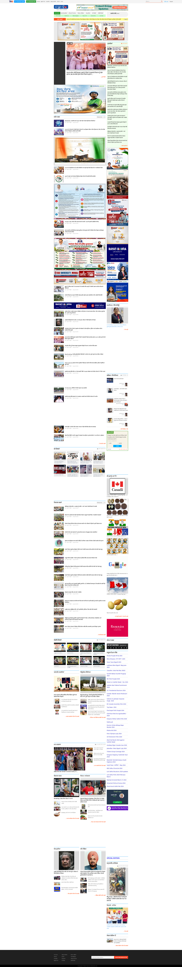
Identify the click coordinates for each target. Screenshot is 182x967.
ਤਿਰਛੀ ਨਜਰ (67, 15)
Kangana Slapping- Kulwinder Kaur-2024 (117, 756)
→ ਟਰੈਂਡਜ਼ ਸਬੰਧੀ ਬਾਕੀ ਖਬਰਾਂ (100, 895)
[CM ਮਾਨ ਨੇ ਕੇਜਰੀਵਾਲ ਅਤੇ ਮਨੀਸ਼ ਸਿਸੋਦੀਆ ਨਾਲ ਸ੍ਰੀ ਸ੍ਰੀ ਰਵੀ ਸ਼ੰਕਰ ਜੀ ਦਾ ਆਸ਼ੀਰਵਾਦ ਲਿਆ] (59, 170)
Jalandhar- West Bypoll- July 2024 (117, 748)
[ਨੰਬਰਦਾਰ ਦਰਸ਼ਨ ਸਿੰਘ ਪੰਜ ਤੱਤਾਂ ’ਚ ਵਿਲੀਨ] (59, 594)
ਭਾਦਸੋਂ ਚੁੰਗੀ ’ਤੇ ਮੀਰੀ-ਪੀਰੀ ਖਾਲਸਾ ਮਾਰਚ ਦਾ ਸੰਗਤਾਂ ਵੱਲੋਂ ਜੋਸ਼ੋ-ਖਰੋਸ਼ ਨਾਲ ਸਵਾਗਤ (117, 127)
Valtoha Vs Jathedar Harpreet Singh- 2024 (115, 700)
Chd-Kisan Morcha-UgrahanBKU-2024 (116, 714)
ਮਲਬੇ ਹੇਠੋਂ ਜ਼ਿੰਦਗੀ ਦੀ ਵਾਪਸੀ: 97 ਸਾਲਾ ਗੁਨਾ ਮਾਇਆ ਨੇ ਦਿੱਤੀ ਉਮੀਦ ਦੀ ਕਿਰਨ (117, 82)
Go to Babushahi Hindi (31, 1)
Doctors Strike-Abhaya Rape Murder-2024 (115, 726)
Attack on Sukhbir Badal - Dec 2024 (117, 682)
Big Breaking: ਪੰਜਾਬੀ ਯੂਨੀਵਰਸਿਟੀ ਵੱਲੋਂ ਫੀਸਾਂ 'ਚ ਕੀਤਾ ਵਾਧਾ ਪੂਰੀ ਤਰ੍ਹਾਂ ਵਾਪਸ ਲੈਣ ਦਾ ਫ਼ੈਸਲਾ (92, 695)
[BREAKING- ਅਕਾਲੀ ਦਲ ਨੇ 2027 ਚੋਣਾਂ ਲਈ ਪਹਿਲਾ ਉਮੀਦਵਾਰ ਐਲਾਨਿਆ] (59, 123)
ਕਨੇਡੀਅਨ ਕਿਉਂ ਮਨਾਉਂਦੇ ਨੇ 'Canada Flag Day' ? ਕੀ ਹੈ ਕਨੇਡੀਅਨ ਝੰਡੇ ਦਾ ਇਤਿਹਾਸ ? (117, 495)
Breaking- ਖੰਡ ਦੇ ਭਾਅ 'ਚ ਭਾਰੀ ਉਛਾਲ (68, 812)
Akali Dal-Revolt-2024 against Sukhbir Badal (115, 741)
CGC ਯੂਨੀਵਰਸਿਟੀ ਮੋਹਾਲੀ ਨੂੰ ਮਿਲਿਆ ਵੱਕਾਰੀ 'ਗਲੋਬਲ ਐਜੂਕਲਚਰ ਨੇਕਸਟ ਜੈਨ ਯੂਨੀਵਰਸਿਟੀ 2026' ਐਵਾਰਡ (96, 707)
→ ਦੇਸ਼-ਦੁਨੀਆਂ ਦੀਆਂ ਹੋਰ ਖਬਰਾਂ (73, 893)
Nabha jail (110, 722)
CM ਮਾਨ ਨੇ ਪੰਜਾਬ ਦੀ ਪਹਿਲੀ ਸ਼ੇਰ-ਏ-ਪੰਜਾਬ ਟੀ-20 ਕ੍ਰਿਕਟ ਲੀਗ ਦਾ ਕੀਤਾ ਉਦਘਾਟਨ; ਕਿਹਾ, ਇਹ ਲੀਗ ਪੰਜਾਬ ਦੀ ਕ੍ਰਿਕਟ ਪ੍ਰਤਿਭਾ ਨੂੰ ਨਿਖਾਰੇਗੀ (116, 72)
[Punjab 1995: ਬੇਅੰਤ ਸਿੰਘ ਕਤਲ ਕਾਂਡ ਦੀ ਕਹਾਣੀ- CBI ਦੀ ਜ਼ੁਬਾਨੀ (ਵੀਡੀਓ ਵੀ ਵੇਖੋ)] (59, 224)
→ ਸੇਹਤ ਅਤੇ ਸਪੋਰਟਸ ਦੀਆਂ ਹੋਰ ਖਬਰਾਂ (98, 822)
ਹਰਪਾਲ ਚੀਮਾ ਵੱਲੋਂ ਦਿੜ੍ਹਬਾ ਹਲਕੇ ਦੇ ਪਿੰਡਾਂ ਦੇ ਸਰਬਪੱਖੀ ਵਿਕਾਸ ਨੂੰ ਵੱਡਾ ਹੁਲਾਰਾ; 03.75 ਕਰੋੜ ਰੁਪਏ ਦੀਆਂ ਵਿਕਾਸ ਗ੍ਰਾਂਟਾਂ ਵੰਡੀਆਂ (117, 87)
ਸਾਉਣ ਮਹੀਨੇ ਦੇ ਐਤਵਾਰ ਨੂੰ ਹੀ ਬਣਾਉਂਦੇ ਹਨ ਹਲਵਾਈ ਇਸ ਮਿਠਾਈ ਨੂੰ (95, 884)
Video (71, 43)
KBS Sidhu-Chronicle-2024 (114, 768)
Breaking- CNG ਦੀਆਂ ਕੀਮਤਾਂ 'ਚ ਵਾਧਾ (63, 798)
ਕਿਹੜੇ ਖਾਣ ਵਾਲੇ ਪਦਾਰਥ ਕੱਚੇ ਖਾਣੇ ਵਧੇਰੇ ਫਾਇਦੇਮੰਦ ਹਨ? (95, 816)
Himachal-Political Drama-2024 (116, 783)
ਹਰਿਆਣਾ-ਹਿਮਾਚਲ (72, 13)
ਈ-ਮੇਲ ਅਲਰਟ (58, 15)
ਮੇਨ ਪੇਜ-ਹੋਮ (57, 13)
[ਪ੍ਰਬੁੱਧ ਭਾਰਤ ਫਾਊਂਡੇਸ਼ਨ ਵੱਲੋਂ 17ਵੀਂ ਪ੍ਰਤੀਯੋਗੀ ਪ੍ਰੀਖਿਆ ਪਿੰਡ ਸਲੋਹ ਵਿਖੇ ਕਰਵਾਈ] (59, 612)
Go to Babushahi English (19, 1)
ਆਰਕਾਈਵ (48, 1)
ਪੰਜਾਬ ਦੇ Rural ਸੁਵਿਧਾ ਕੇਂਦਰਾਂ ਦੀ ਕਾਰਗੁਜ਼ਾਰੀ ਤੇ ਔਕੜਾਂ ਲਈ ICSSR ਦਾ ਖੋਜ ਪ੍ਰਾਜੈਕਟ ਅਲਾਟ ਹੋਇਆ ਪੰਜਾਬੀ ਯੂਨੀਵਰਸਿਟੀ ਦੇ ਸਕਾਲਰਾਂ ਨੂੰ (92, 873)
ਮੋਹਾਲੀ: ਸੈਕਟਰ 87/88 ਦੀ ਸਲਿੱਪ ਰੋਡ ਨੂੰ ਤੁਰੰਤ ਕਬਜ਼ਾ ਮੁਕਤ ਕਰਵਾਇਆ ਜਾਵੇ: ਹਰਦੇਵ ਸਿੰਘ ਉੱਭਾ (117, 105)
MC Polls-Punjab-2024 (113, 679)
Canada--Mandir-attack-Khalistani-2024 (117, 694)
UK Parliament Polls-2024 (114, 737)
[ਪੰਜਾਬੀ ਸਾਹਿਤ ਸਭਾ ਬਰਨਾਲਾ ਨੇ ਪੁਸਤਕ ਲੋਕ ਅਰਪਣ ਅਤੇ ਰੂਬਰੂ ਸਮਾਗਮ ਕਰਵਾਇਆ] (59, 534)
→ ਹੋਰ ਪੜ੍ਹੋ (125, 329)
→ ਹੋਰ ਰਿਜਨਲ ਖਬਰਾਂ (101, 634)
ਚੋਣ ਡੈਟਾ (58, 1)
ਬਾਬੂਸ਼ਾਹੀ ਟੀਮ (43, 1)
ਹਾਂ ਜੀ (110, 443)
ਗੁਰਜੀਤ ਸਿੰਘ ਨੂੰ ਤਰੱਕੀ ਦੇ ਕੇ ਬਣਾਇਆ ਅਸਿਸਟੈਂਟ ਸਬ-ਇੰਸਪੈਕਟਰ (70, 705)
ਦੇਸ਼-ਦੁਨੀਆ (88, 13)
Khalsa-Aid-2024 (111, 730)
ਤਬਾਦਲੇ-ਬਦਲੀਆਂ (64, 13)
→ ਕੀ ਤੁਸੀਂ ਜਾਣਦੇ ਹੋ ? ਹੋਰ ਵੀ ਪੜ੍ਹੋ (121, 616)
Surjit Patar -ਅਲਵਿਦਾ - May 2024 (116, 765)
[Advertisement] (59, 63)
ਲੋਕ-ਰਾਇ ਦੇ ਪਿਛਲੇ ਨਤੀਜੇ (123, 449)
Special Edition (113, 858)
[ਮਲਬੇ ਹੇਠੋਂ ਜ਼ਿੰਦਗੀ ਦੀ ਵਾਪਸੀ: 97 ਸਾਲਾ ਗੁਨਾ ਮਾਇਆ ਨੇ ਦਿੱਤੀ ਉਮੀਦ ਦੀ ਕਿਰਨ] (59, 322)
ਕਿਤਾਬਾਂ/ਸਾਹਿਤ (93, 15)
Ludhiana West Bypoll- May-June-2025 (117, 666)
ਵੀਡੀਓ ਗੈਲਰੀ (100, 13)
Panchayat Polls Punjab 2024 (115, 710)
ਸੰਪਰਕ (62, 1)
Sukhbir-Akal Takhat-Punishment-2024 (117, 686)
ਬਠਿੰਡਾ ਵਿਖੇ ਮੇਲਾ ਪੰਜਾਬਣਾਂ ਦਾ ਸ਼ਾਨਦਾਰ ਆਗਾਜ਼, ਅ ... (66, 771)
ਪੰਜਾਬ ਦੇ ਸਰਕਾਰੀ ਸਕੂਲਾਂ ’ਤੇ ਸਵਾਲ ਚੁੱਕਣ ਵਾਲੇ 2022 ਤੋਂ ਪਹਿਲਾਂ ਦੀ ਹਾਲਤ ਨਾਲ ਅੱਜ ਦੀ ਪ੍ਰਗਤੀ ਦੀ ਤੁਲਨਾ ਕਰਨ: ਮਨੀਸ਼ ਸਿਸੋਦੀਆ (96, 713)
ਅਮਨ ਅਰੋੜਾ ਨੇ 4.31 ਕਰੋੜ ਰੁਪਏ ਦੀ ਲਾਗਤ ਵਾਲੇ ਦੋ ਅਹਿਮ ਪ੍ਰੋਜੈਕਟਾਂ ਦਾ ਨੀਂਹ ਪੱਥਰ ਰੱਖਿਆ (70, 807)
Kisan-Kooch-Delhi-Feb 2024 (115, 786)
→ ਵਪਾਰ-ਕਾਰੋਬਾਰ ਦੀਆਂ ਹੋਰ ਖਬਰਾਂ (72, 818)
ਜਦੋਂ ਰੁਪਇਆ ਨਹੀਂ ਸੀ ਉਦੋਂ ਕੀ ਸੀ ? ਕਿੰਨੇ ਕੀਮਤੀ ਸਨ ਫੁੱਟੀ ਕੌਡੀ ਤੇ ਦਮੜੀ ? (117, 516)
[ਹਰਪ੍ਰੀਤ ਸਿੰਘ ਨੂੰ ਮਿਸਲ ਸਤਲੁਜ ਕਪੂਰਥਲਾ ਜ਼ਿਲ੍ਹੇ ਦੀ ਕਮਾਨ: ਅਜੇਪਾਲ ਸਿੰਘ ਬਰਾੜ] (59, 348)
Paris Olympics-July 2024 (114, 733)
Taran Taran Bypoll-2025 (114, 662)
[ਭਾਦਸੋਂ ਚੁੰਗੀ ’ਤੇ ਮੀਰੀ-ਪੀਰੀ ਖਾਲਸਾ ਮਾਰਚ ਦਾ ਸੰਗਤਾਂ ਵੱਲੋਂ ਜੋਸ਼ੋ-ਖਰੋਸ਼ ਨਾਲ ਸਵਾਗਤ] (59, 429)
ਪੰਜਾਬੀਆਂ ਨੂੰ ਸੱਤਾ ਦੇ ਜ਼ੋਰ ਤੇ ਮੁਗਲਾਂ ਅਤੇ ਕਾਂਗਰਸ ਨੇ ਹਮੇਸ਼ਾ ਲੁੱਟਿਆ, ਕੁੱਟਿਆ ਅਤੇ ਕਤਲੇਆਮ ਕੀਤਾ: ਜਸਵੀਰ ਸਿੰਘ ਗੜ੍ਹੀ (117, 117)
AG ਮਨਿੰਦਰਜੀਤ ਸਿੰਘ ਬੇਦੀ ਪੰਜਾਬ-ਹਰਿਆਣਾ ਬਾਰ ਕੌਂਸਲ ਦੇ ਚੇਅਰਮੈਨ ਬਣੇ (69, 700)
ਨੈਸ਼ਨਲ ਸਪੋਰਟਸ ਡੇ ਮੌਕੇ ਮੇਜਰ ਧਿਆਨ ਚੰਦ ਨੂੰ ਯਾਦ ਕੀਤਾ (97, 805)
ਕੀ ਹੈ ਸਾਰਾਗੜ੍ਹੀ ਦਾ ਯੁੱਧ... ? (112, 554)
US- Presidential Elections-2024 (116, 690)
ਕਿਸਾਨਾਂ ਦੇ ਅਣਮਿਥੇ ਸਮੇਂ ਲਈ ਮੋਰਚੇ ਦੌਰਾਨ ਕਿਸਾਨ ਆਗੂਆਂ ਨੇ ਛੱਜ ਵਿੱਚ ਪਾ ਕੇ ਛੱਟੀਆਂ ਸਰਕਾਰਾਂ (116, 136)
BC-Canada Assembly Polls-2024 (116, 704)
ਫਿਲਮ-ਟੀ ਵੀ (85, 15)
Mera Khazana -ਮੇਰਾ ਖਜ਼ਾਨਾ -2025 (116, 659)
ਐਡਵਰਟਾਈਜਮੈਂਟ (53, 1)
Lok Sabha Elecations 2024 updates (117, 771)
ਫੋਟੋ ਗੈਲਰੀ (94, 13)
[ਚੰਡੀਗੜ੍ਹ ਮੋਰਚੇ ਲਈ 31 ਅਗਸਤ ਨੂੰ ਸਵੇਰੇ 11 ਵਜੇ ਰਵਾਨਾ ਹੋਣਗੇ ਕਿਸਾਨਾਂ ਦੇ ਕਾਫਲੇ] (59, 509)
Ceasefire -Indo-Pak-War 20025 (116, 670)
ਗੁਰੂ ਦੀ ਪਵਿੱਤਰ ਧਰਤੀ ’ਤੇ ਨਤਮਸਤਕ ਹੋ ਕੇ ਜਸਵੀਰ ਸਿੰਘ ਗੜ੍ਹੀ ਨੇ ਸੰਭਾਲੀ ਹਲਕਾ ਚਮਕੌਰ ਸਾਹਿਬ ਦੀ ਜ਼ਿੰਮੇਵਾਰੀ (116, 100)
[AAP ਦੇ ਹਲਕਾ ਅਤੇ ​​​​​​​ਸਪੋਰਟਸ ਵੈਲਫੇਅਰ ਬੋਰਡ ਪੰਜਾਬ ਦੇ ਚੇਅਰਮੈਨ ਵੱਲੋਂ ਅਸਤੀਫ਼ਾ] (59, 178)
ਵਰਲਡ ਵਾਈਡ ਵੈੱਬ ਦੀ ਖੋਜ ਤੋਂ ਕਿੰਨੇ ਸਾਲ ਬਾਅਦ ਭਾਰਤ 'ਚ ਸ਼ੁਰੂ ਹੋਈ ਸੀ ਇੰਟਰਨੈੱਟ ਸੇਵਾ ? (117, 574)
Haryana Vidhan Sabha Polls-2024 (117, 719)
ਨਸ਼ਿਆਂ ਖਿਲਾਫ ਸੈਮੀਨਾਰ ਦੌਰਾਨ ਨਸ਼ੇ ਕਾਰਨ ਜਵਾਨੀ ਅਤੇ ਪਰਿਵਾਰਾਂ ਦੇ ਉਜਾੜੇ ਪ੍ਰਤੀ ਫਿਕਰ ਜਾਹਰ (117, 141)
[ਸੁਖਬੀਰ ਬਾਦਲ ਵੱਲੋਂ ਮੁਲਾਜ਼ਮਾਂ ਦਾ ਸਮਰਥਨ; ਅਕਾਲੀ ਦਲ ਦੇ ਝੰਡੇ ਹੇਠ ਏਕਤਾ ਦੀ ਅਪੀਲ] (59, 399)
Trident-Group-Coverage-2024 (116, 751)
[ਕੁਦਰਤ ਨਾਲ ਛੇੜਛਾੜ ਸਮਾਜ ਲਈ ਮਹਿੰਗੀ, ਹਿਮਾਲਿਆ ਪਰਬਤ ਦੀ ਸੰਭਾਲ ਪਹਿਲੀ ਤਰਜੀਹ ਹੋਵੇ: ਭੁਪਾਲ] (59, 543)
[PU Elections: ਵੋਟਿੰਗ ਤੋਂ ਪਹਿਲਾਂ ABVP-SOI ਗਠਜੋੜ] (59, 390)
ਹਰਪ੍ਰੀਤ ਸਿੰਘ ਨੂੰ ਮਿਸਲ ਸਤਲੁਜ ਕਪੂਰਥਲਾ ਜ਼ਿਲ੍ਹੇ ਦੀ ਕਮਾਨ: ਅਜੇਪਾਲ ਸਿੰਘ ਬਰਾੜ (116, 122)
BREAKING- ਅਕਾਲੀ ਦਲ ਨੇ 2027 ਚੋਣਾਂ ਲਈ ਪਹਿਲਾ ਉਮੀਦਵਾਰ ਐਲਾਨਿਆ (117, 66)
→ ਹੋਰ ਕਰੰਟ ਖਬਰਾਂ (102, 443)
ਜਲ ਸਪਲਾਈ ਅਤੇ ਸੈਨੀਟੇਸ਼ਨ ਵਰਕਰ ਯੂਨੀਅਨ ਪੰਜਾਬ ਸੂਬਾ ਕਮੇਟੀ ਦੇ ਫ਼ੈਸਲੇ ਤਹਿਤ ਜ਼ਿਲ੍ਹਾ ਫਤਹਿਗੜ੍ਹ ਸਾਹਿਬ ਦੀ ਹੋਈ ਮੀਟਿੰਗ (117, 93)
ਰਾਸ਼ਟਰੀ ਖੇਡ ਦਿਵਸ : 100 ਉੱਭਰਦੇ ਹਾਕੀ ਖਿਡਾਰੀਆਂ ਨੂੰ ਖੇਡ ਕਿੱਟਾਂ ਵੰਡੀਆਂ (95, 811)
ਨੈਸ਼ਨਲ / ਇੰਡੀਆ (81, 13)
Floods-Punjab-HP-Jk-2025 (114, 656)
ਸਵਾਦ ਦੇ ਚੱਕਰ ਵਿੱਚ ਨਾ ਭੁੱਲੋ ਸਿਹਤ (67, 882)
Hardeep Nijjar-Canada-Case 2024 (117, 745)
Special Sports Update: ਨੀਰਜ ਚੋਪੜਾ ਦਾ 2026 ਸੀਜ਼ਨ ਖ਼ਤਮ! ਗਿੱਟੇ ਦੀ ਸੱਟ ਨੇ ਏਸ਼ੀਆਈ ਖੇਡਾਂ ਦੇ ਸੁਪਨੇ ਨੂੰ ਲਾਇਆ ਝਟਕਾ (92, 800)
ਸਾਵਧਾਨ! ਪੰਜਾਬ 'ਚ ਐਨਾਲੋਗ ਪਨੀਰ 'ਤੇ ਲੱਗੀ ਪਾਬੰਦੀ (69, 802)
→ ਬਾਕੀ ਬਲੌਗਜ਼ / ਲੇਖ (123, 429)
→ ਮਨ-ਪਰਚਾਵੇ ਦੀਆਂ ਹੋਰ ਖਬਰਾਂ (99, 765)
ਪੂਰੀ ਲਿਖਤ (117, 802)
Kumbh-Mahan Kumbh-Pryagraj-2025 (116, 675)
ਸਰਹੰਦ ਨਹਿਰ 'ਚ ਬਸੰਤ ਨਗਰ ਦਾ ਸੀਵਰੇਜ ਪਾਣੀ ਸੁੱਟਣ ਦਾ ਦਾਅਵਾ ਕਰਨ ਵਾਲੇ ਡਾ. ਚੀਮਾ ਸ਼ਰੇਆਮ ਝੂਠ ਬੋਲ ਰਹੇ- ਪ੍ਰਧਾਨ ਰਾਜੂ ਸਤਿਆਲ (117, 111)
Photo (68, 43)
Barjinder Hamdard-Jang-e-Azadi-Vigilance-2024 (117, 761)
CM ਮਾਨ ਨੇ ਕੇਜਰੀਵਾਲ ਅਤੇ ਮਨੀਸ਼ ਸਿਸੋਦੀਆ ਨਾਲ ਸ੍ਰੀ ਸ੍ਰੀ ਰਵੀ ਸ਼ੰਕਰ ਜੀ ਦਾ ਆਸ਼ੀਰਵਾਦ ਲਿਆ (93, 19)
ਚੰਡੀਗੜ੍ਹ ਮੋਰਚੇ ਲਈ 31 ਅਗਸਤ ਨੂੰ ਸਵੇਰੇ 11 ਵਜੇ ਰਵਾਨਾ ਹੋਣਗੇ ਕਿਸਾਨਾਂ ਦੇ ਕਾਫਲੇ (116, 132)
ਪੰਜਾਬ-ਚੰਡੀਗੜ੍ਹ (73, 954)
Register (171, 1)
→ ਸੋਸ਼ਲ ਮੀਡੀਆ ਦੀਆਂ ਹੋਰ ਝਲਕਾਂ (121, 943)
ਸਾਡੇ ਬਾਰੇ (38, 1)
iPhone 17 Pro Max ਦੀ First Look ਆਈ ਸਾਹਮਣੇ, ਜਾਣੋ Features (96, 890)
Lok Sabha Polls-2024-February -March (116, 776)
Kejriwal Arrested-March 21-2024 (116, 780)
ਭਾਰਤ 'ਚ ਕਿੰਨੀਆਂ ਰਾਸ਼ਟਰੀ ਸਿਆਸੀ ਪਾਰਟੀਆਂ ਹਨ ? (116, 536)
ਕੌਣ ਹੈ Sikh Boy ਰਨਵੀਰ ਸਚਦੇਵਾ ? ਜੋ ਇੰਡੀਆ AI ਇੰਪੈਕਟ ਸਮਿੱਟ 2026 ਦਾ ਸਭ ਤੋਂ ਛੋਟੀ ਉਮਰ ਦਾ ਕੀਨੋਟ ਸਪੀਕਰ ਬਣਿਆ (96, 879)
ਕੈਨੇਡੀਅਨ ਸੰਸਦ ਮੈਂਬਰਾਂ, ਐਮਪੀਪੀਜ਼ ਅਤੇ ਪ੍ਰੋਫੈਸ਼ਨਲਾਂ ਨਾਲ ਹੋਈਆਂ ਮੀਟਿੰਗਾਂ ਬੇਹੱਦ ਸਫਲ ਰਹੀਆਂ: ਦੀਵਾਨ (69, 878)
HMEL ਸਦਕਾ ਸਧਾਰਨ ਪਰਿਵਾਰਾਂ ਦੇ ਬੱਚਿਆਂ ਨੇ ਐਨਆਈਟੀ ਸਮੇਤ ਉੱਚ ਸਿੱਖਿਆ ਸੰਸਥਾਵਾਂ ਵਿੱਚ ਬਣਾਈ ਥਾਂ (96, 701)
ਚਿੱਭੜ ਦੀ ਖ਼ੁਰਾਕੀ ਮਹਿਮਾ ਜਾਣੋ (112, 613)
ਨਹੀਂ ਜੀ (120, 443)
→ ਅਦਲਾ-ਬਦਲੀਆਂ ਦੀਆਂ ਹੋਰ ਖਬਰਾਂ (72, 716)
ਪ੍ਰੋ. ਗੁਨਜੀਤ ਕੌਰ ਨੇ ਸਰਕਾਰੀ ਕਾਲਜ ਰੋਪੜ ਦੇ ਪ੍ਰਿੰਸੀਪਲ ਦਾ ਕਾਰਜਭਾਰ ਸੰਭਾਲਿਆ (69, 711)
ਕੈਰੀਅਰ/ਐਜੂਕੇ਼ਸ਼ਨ (76, 15)
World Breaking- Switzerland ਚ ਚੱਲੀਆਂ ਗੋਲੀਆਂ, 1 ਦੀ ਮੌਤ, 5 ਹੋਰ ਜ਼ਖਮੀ (69, 888)
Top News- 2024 (111, 707)
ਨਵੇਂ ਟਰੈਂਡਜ (101, 15)
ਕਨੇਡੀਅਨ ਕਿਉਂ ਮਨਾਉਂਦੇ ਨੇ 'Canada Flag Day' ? (116, 594)
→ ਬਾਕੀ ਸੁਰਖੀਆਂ (123, 145)
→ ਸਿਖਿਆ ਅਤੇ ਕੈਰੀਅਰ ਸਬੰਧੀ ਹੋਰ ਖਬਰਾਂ (97, 717)
